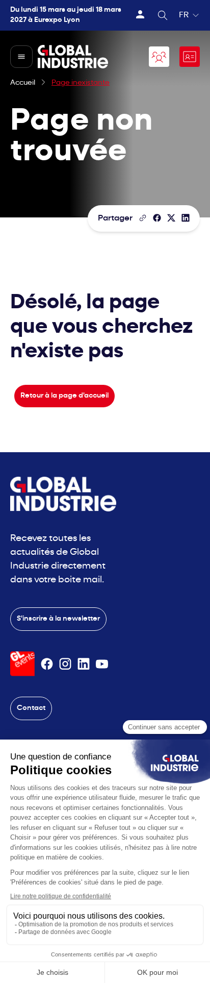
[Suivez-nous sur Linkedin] (83, 664)
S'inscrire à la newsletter (58, 619)
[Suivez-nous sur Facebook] (47, 664)
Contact (31, 708)
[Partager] (157, 218)
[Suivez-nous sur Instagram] (65, 664)
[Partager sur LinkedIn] (185, 218)
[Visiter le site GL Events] (22, 663)
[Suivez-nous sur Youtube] (102, 664)
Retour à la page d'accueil (64, 396)
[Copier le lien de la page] (143, 218)
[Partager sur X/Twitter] (171, 218)
